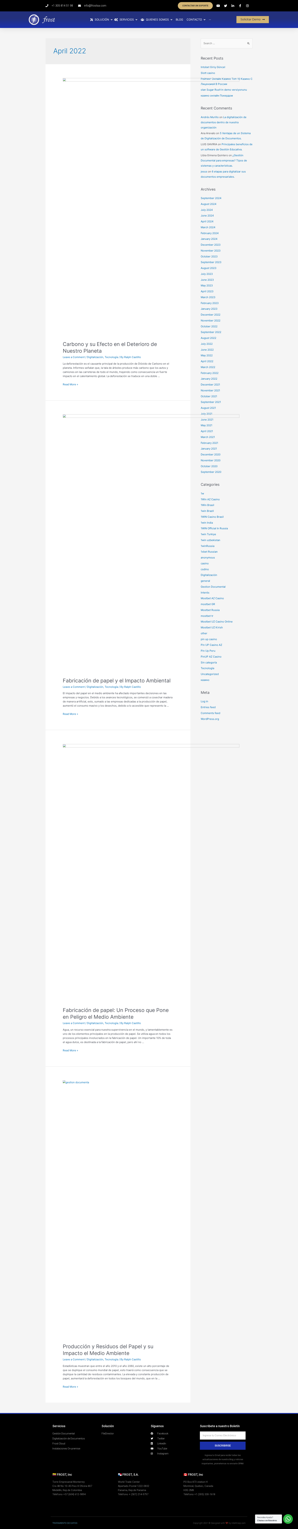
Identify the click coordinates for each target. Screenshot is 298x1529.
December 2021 (210, 384)
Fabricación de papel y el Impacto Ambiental (117, 680)
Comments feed (210, 713)
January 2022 (209, 378)
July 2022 (207, 343)
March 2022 (208, 367)
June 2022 (207, 349)
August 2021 (208, 407)
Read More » (70, 384)
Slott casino (208, 73)
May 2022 (207, 355)
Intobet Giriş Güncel (213, 67)
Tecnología (111, 357)
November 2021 (210, 390)
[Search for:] (226, 43)
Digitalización (95, 357)
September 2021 (211, 402)
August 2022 (208, 338)
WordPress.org (210, 719)
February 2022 (209, 373)
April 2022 (207, 361)
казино (205, 680)
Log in (204, 701)
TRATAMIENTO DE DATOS (64, 1523)
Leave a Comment (74, 357)
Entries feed (208, 707)
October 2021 (209, 396)
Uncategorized (210, 674)
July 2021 (206, 413)
